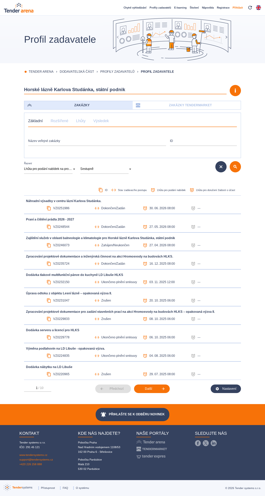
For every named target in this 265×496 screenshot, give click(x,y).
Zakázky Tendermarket (190, 105)
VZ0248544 (61, 226)
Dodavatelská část (77, 71)
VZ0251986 (61, 208)
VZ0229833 (61, 319)
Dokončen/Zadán (113, 208)
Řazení (28, 163)
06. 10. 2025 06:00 (162, 337)
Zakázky (82, 105)
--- (198, 208)
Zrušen (106, 300)
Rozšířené (59, 121)
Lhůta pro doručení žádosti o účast (215, 190)
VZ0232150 (61, 282)
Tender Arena (41, 71)
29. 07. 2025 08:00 (162, 374)
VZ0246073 (61, 245)
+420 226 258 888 (30, 464)
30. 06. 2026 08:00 (162, 208)
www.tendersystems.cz (33, 454)
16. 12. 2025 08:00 (162, 263)
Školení (194, 7)
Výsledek (101, 121)
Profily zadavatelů (160, 7)
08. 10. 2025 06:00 (162, 319)
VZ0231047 (61, 300)
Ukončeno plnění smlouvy (119, 282)
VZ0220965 (61, 374)
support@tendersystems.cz (36, 459)
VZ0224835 (61, 355)
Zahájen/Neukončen (115, 245)
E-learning (180, 7)
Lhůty (81, 121)
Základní (35, 121)
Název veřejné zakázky (44, 141)
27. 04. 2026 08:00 (162, 245)
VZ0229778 (61, 337)
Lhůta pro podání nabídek (171, 190)
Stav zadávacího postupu (132, 190)
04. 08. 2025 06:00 (162, 355)
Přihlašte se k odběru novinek (132, 414)
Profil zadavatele (157, 71)
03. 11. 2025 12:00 (162, 282)
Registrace (223, 7)
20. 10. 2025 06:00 (162, 300)
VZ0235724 (61, 263)
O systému (82, 487)
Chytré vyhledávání (135, 7)
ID (171, 141)
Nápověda (208, 7)
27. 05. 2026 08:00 (162, 226)
